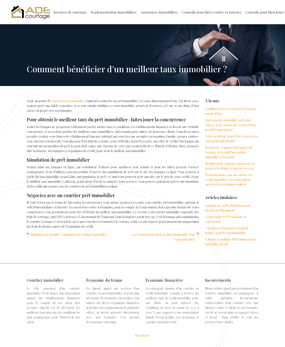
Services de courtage (70, 12)
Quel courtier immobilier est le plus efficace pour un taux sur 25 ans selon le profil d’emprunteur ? (230, 125)
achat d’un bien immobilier (67, 101)
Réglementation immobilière (114, 12)
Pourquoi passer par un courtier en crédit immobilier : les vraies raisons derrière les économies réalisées (228, 179)
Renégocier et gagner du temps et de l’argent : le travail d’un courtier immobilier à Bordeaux (229, 152)
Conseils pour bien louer (264, 12)
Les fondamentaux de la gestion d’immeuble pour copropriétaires (163, 237)
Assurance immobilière (159, 12)
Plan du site (142, 335)
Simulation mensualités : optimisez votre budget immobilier (68, 235)
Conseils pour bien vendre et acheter (211, 12)
